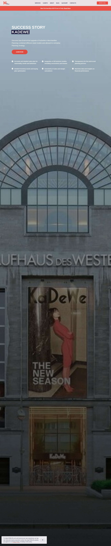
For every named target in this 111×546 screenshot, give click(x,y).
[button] (20, 52)
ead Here (68, 8)
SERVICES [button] (38, 3)
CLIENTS (45, 3)
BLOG (57, 3)
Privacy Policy (15, 541)
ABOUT (52, 3)
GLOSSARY (65, 3)
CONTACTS (73, 3)
